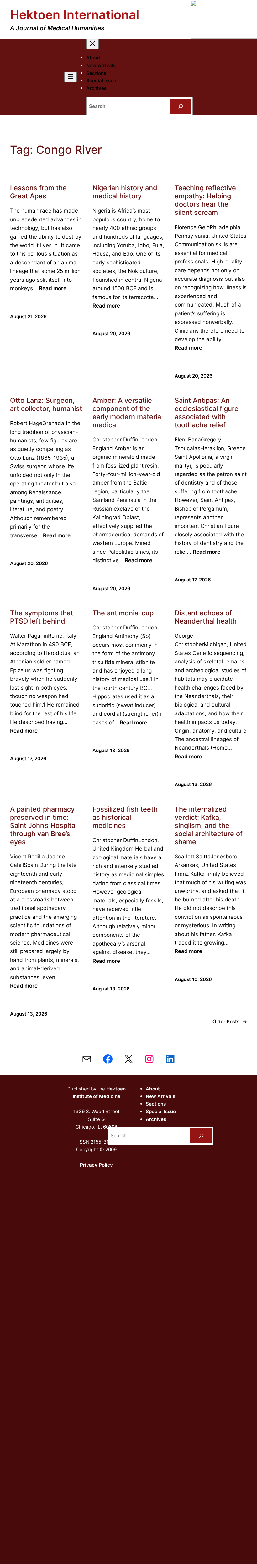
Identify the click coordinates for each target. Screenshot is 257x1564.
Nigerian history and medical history (124, 192)
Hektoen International (74, 14)
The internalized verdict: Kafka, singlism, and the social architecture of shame (209, 825)
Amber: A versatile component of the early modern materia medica (126, 412)
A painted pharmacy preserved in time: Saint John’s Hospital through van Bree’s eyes (43, 825)
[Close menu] (92, 44)
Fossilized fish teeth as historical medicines (125, 817)
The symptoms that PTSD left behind (41, 617)
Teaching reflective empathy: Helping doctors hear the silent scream (205, 200)
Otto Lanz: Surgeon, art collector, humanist (46, 404)
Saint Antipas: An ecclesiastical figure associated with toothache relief (207, 412)
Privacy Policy (96, 1165)
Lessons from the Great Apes (38, 192)
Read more (52, 288)
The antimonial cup (123, 613)
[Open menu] (70, 77)
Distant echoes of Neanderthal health (206, 617)
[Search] (180, 106)
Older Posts (229, 1021)
